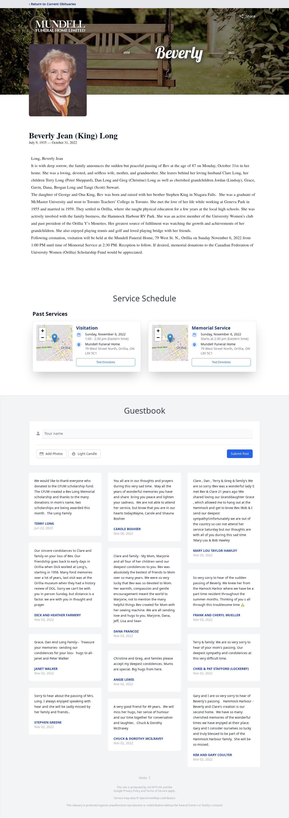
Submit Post (240, 453)
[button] (54, 338)
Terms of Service (156, 791)
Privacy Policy (131, 791)
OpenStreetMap (149, 798)
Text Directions (105, 362)
